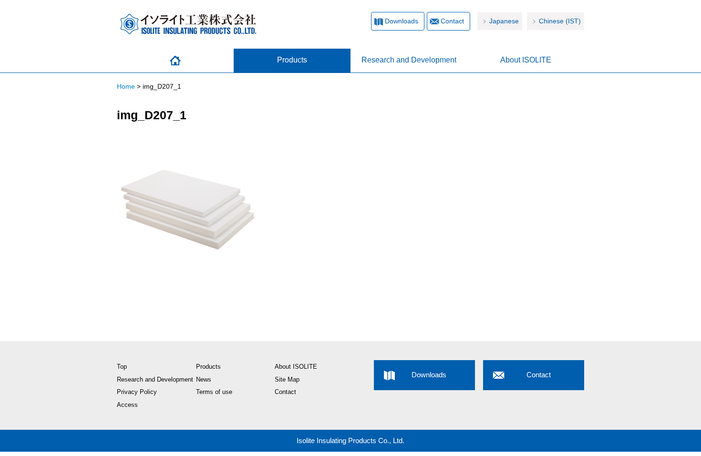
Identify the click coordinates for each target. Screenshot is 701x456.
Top (122, 366)
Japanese (504, 21)
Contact (452, 21)
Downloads (401, 21)
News (203, 379)
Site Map (287, 379)
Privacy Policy (137, 392)
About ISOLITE (525, 60)
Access (127, 405)
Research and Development (408, 60)
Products (292, 60)
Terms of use (214, 392)
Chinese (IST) (560, 21)
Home (175, 61)
